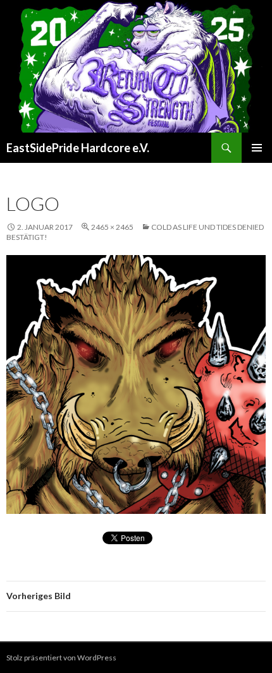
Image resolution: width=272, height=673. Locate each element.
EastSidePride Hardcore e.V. (77, 148)
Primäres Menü (257, 148)
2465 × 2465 (112, 227)
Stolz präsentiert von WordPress (61, 657)
